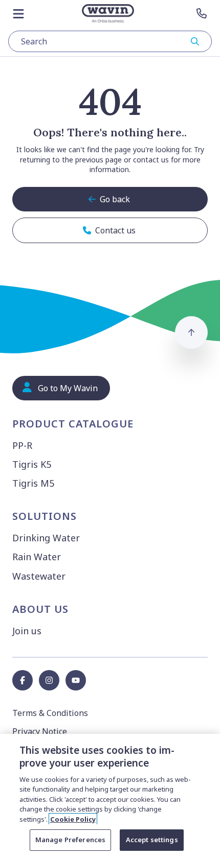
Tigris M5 (33, 483)
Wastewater (38, 576)
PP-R (22, 445)
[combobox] (110, 41)
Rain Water (36, 557)
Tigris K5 (31, 464)
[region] (110, 796)
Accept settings (152, 839)
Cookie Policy (73, 819)
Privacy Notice (39, 731)
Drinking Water (46, 538)
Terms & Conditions (50, 713)
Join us (26, 631)
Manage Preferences (70, 839)
